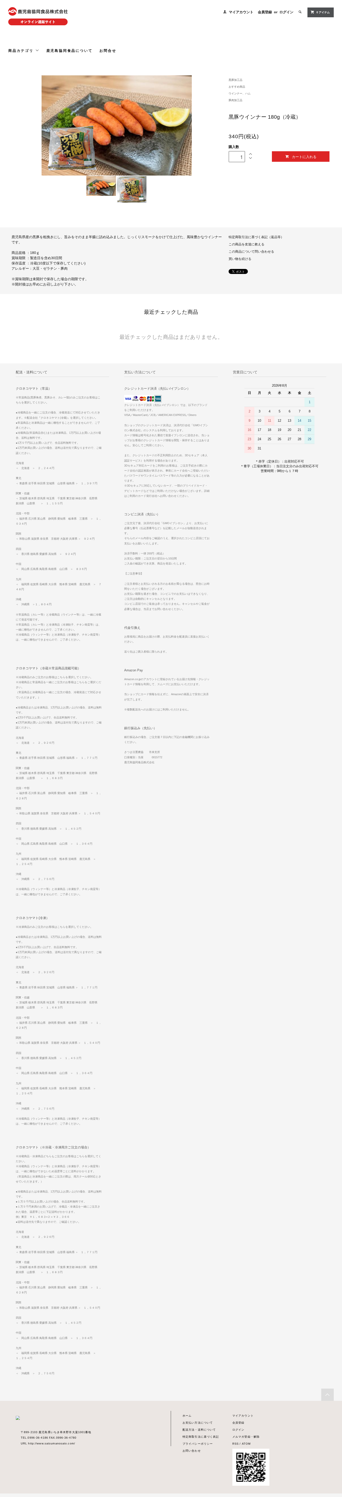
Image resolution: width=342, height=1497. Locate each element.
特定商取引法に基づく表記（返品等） (256, 237)
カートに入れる (304, 156)
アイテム (323, 12)
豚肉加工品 (235, 100)
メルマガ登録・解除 (246, 1436)
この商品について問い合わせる (251, 251)
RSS (235, 1443)
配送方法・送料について (199, 1429)
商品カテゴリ (21, 51)
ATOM (246, 1443)
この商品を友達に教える (246, 244)
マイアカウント (241, 12)
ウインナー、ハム (240, 93)
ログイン (286, 12)
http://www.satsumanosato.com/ (51, 1443)
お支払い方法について (198, 1422)
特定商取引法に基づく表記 (201, 1436)
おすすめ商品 (237, 86)
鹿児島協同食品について (69, 51)
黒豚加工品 (235, 79)
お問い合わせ (192, 1450)
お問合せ (107, 51)
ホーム (187, 1415)
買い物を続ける (240, 259)
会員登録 (265, 12)
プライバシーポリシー (198, 1443)
